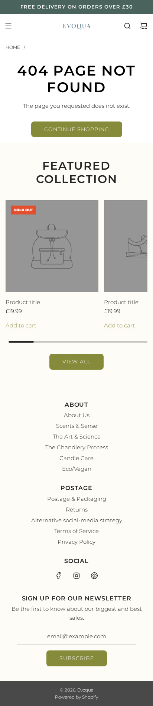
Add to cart (21, 325)
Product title (23, 302)
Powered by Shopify (76, 697)
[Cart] (144, 26)
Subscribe (76, 658)
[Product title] (52, 246)
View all (76, 361)
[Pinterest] (94, 575)
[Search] (127, 26)
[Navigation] (8, 26)
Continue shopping (76, 129)
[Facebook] (59, 575)
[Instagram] (76, 575)
